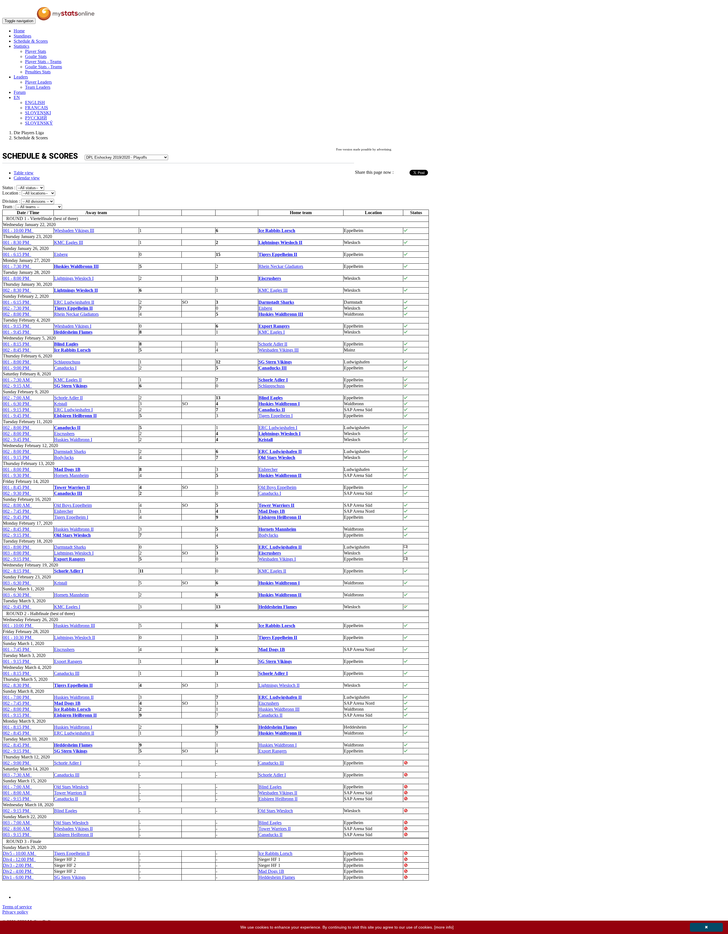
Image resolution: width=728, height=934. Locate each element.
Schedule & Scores (31, 41)
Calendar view (27, 177)
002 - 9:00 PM (17, 763)
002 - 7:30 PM (17, 308)
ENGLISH (35, 102)
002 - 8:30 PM (17, 290)
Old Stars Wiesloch (71, 786)
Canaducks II (270, 715)
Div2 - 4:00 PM (18, 871)
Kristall (60, 403)
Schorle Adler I (67, 763)
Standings (22, 36)
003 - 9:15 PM (17, 834)
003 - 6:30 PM (17, 582)
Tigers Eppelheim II (72, 853)
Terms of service (17, 906)
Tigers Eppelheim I (275, 415)
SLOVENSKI (38, 112)
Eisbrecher (268, 469)
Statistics (21, 46)
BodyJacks (64, 457)
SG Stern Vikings (70, 877)
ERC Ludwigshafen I (73, 409)
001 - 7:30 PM (17, 266)
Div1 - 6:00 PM (18, 877)
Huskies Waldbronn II (74, 529)
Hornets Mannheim (71, 475)
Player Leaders (38, 82)
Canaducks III (66, 673)
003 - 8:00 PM (17, 547)
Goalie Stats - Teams (43, 66)
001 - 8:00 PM (17, 278)
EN (17, 97)
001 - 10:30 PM (18, 637)
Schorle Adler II (272, 344)
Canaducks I (65, 367)
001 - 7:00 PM (17, 697)
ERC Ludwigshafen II (74, 302)
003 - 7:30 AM (17, 774)
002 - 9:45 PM (17, 439)
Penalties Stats (38, 71)
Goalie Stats (36, 56)
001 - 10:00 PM (18, 230)
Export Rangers (68, 661)
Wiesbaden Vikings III (74, 230)
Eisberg (61, 254)
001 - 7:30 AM (17, 379)
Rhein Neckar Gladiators (280, 266)
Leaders (21, 77)
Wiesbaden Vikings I (72, 326)
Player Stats (35, 51)
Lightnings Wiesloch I (74, 278)
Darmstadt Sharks (70, 451)
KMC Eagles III (68, 242)
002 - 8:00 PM (17, 314)
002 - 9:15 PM (17, 535)
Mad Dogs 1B (271, 871)
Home (19, 30)
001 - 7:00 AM (17, 786)
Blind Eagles (270, 786)
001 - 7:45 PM (17, 649)
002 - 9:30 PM (17, 493)
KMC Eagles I (271, 332)
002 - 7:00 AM (17, 397)
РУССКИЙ (36, 117)
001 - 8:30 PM (17, 242)
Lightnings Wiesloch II (74, 637)
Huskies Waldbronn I (73, 439)
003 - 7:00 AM (17, 822)
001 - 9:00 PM (17, 367)
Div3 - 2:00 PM (18, 865)
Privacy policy (15, 912)
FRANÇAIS (36, 107)
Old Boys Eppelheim (277, 487)
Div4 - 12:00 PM (19, 859)
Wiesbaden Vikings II (277, 792)
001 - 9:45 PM (17, 332)
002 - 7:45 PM (17, 511)
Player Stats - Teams (43, 61)
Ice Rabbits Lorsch (275, 853)
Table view (24, 172)
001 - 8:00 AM (17, 792)
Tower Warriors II (70, 792)
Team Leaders (37, 87)
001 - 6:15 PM (17, 254)
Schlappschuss (67, 361)
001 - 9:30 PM (17, 475)
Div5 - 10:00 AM (19, 853)
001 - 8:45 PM (17, 487)
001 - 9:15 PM (17, 326)
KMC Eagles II (68, 379)
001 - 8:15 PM (17, 344)
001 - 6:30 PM (17, 403)
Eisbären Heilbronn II (277, 798)
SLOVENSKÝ (39, 123)
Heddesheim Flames (276, 877)
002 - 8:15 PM (17, 571)
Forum (20, 92)
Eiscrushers (64, 433)
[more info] (444, 927)
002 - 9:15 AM (17, 385)
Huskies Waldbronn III (74, 625)
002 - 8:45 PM (17, 350)
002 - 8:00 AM (17, 505)
